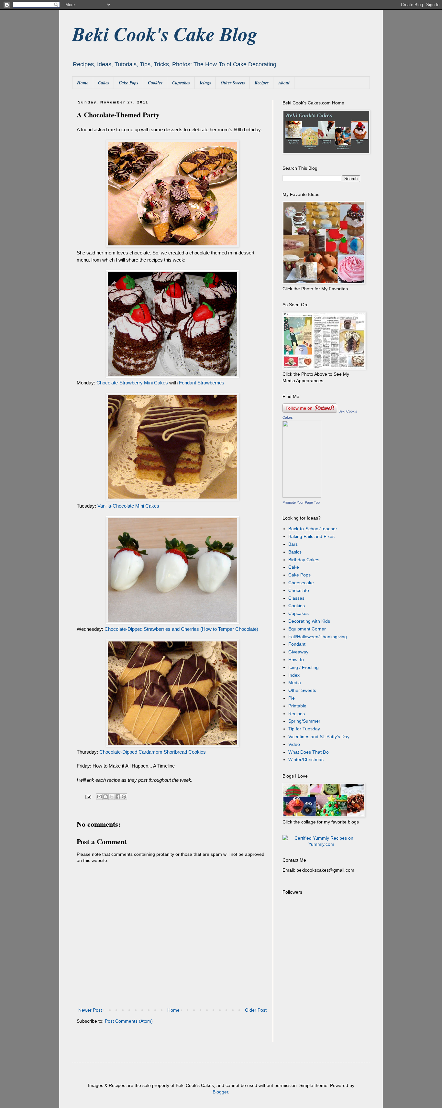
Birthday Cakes (303, 559)
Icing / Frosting (303, 667)
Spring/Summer (304, 721)
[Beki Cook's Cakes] (301, 496)
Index (294, 675)
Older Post (256, 1010)
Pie (291, 698)
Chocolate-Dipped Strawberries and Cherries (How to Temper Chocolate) (181, 629)
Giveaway (298, 651)
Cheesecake (301, 582)
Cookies (155, 83)
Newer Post (90, 1010)
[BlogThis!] (105, 796)
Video (294, 744)
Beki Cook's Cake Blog (165, 33)
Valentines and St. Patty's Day (318, 736)
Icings (205, 83)
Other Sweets (233, 83)
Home (82, 83)
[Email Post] (88, 796)
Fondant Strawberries (201, 382)
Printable (297, 705)
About (284, 83)
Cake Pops (128, 83)
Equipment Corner (307, 628)
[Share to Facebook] (118, 796)
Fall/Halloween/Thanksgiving (317, 636)
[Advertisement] (322, 999)
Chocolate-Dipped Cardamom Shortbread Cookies (152, 752)
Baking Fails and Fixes (311, 536)
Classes (296, 598)
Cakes (103, 83)
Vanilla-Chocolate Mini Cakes (128, 506)
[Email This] (99, 796)
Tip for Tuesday (304, 728)
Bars (293, 544)
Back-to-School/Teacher (312, 528)
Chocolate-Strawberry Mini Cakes (132, 382)
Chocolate (298, 590)
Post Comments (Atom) (129, 1021)
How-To (296, 659)
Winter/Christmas (306, 759)
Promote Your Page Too (301, 502)
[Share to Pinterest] (124, 796)
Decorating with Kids (309, 621)
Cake (293, 567)
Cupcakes (181, 83)
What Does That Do (308, 752)
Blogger (220, 1091)
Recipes (262, 83)
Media (294, 682)
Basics (295, 551)
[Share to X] (111, 796)
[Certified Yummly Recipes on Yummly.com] (321, 844)
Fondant (296, 644)
